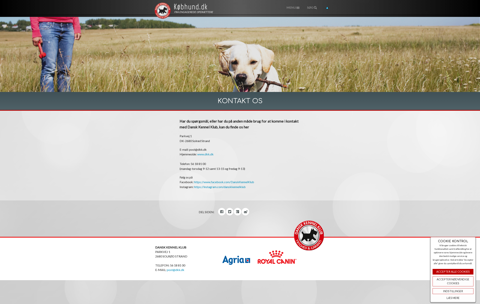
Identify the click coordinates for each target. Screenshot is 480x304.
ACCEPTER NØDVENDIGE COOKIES (453, 281)
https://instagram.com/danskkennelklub (220, 187)
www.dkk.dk (205, 154)
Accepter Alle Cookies (453, 271)
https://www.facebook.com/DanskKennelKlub (224, 182)
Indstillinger (453, 291)
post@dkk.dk (175, 270)
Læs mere (453, 297)
